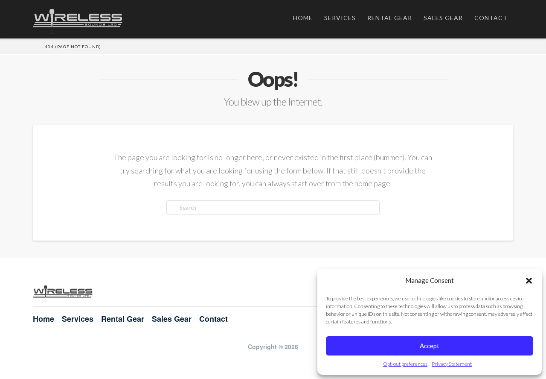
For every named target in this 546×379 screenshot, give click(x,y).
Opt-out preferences (405, 364)
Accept (429, 346)
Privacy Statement (452, 364)
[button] (529, 280)
